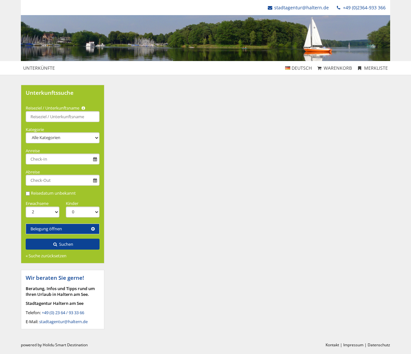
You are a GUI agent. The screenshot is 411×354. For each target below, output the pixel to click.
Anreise (33, 151)
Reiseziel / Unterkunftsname (53, 108)
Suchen (65, 244)
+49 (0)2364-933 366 (364, 7)
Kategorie (35, 129)
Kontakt (332, 345)
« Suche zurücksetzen (46, 256)
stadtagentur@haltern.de (301, 7)
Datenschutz (379, 345)
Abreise (33, 172)
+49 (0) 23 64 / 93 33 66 (63, 312)
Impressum (353, 345)
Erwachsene (37, 203)
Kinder (72, 203)
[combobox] (63, 116)
